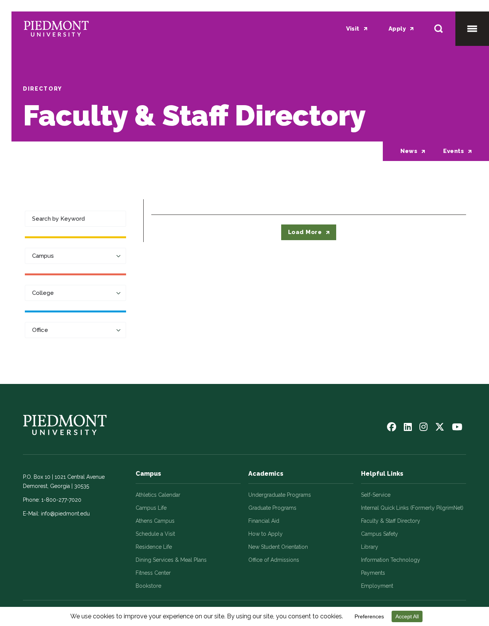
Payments (373, 573)
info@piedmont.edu (65, 514)
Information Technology (390, 560)
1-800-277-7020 (61, 500)
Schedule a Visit (155, 534)
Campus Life (151, 508)
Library (369, 547)
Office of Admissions (273, 560)
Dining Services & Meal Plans (171, 560)
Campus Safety (379, 534)
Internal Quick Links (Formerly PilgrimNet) (412, 508)
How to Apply (265, 534)
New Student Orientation (278, 547)
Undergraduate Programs (279, 495)
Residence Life (154, 547)
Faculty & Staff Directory (390, 521)
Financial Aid (263, 521)
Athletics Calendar (158, 495)
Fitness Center (153, 573)
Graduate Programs (272, 508)
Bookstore (148, 586)
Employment (377, 586)
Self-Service (375, 495)
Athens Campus (155, 521)
